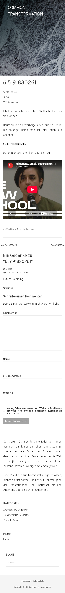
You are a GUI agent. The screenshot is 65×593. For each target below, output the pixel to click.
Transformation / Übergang (16, 515)
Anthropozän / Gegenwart (16, 510)
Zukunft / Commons (25, 229)
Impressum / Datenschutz (32, 581)
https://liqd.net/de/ (14, 144)
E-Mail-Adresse (12, 376)
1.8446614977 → (57, 245)
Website (8, 392)
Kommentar (10, 313)
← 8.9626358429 (9, 245)
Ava (7, 97)
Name (6, 359)
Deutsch (7, 534)
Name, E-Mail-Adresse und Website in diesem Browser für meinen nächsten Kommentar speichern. (34, 410)
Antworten (8, 287)
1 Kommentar (12, 102)
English (6, 539)
